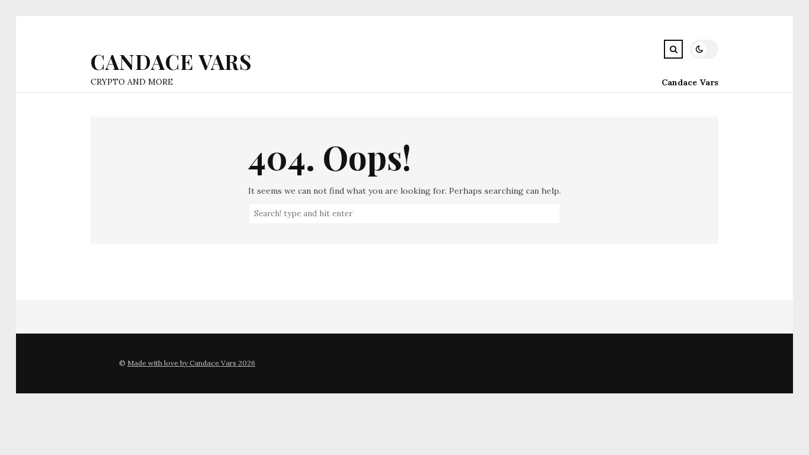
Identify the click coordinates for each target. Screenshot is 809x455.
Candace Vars (171, 61)
